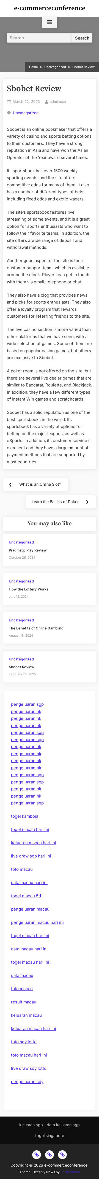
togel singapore (49, 1135)
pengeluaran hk (26, 711)
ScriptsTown (70, 1172)
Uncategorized (25, 113)
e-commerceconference (49, 8)
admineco (58, 101)
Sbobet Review (21, 667)
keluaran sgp (31, 1124)
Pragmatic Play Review (28, 550)
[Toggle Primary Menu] (49, 22)
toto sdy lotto (24, 1041)
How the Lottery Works (28, 589)
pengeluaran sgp (27, 704)
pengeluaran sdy (27, 1081)
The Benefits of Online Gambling (36, 628)
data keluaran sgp (63, 1124)
